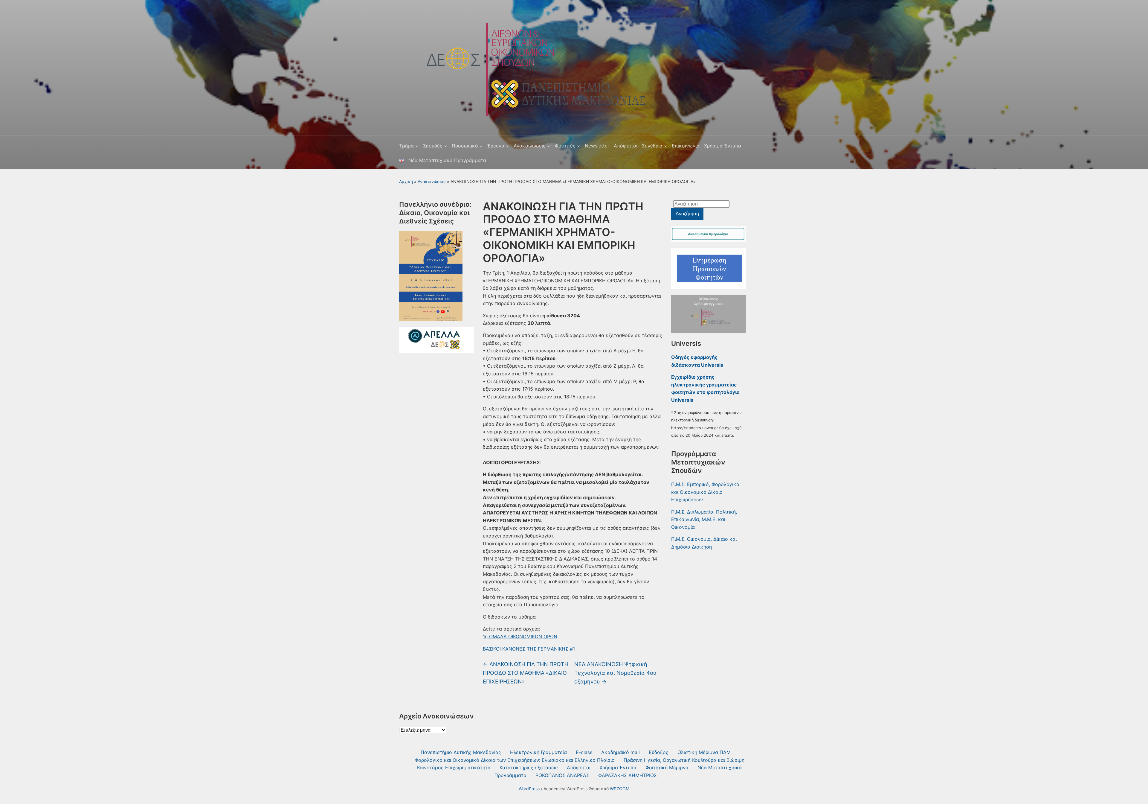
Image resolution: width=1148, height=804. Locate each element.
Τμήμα (406, 146)
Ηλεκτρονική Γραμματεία (538, 752)
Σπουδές (432, 146)
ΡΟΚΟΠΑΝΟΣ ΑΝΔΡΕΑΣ (562, 775)
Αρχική (406, 181)
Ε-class (584, 752)
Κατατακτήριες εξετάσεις (529, 767)
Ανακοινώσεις (530, 146)
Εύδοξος (658, 752)
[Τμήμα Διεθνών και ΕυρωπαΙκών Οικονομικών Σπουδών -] (528, 65)
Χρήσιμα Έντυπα (722, 146)
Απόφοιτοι (625, 146)
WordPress (529, 788)
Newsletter (597, 146)
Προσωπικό (465, 146)
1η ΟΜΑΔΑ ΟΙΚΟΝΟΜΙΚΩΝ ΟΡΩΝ (520, 636)
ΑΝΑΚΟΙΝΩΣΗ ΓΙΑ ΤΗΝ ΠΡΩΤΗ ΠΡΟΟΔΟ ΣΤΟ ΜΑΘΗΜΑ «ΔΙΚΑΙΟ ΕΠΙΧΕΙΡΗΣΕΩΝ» (525, 673)
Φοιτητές (565, 146)
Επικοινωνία (686, 146)
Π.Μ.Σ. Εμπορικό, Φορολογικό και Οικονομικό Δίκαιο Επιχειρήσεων (705, 491)
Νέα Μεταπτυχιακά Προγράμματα (447, 160)
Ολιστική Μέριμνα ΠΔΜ (704, 752)
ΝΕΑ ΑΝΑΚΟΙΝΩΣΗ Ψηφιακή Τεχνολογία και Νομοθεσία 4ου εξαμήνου (615, 673)
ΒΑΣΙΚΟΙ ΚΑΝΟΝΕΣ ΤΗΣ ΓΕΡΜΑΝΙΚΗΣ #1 (529, 649)
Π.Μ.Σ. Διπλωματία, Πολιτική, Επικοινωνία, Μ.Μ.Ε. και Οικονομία (704, 519)
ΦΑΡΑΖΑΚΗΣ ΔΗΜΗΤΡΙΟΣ (627, 775)
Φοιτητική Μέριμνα (667, 767)
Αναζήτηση (687, 213)
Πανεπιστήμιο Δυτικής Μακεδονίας (461, 752)
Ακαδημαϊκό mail (620, 752)
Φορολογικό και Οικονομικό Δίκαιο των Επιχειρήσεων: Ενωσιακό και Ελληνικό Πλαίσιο (515, 760)
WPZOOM (619, 788)
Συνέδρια (652, 146)
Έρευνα (495, 146)
